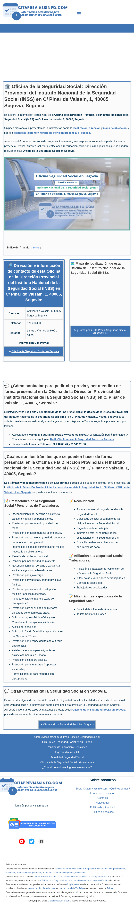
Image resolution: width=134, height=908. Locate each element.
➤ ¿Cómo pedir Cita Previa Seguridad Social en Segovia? (100, 331)
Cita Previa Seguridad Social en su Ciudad (67, 742)
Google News (72, 884)
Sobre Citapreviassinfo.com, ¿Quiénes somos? (102, 788)
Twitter (110, 888)
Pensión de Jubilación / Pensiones (67, 747)
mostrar (36, 248)
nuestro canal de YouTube (71, 888)
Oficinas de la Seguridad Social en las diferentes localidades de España (74, 880)
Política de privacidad (102, 807)
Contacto (102, 798)
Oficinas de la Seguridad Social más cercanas (67, 762)
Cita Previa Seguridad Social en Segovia (35, 351)
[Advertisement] (67, 56)
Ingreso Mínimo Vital (67, 752)
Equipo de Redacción (102, 793)
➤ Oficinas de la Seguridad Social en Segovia (67, 724)
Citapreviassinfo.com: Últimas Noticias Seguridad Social (67, 737)
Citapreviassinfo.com (59, 900)
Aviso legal (102, 802)
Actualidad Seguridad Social (67, 757)
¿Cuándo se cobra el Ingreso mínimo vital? (67, 767)
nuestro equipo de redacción (41, 888)
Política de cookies (103, 812)
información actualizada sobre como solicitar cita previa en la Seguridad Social (72, 876)
